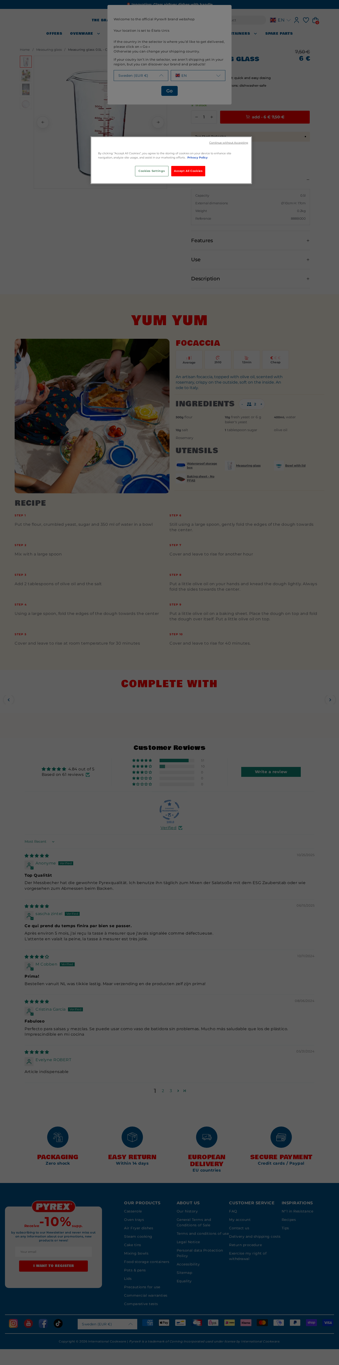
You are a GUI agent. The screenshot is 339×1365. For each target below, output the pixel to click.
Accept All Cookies (188, 171)
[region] (171, 160)
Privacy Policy (197, 157)
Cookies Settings (151, 171)
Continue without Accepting (228, 142)
